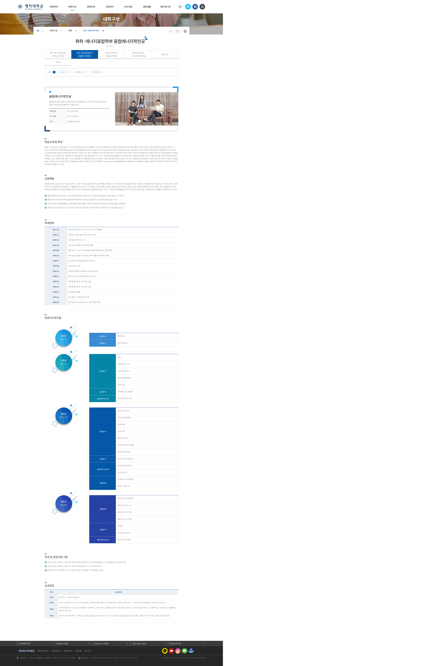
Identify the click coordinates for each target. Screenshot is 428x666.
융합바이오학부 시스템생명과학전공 (138, 54)
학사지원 (128, 6)
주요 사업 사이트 (139, 643)
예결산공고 (68, 650)
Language (181, 6)
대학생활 (147, 6)
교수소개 (62, 72)
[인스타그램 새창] (178, 649)
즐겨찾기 (177, 31)
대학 (70, 30)
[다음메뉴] (186, 20)
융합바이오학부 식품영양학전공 (111, 54)
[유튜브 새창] (171, 649)
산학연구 (110, 6)
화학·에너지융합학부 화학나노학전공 (58, 54)
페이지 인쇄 (185, 31)
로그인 (188, 6)
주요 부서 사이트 (101, 643)
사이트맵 (195, 6)
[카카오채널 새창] (165, 649)
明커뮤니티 (165, 6)
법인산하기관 (175, 643)
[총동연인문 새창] (191, 649)
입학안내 (91, 6)
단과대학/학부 (25, 643)
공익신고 (87, 650)
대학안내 (54, 6)
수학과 (58, 62)
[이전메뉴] (36, 20)
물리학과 (165, 54)
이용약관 (78, 650)
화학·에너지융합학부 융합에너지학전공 (85, 54)
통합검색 (202, 6)
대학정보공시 (56, 650)
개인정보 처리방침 (26, 650)
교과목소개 (79, 72)
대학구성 (72, 6)
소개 (49, 72)
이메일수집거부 (43, 650)
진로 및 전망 (96, 72)
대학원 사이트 (62, 643)
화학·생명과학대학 (91, 30)
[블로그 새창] (184, 649)
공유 (170, 31)
